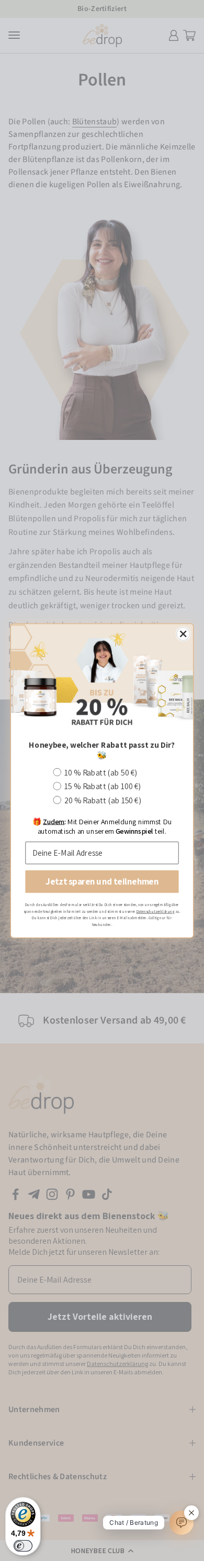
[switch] (23, 1546)
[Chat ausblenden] (191, 1512)
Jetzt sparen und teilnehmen (102, 881)
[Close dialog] (183, 633)
